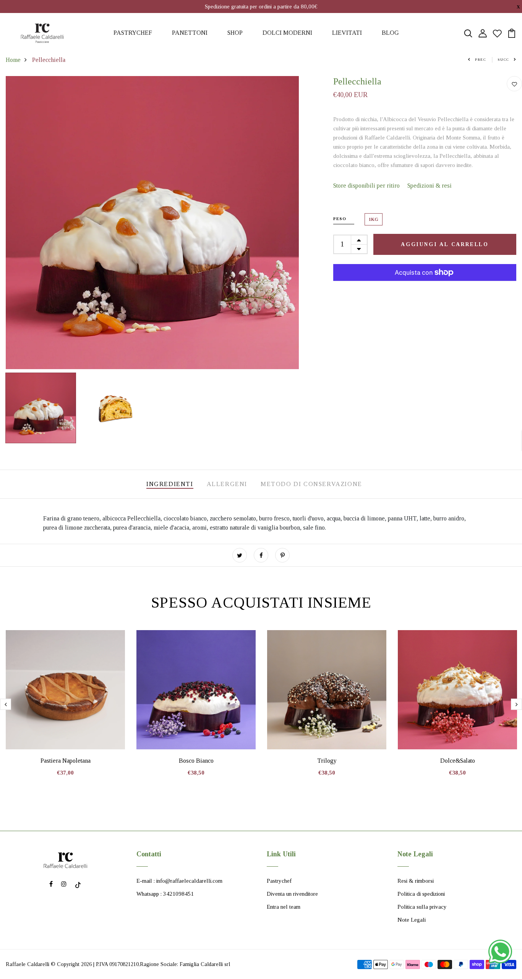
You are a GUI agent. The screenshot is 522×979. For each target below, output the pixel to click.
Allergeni (227, 484)
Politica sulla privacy (422, 907)
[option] (152, 222)
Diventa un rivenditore (292, 894)
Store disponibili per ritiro (366, 185)
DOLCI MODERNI (287, 32)
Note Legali (411, 920)
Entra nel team (283, 907)
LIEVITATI (347, 32)
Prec (480, 60)
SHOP (235, 32)
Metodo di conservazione (311, 484)
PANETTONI (190, 32)
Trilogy (327, 760)
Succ (503, 60)
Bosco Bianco (196, 760)
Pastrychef (279, 881)
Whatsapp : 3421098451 (165, 894)
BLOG (390, 32)
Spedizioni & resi (429, 185)
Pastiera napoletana (66, 760)
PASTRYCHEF (132, 32)
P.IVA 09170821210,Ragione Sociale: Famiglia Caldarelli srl (163, 964)
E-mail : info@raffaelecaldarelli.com (179, 881)
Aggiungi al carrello (445, 244)
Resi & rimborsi (415, 881)
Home (13, 60)
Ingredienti (169, 484)
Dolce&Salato (457, 760)
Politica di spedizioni (421, 894)
